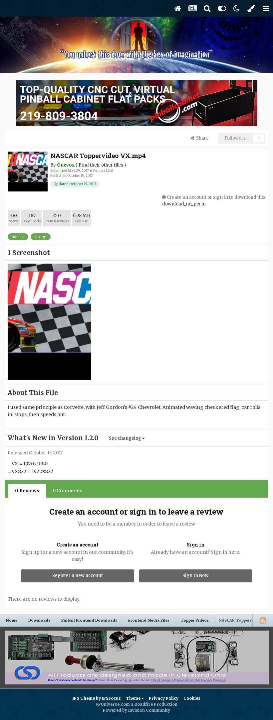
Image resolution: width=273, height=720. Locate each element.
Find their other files (101, 165)
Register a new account (77, 575)
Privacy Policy (163, 698)
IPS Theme (84, 698)
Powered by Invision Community (136, 710)
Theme (133, 698)
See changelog (125, 438)
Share (201, 138)
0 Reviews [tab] (27, 491)
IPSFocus (111, 698)
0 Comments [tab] (67, 491)
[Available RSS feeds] (262, 620)
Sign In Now (195, 575)
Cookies (191, 698)
